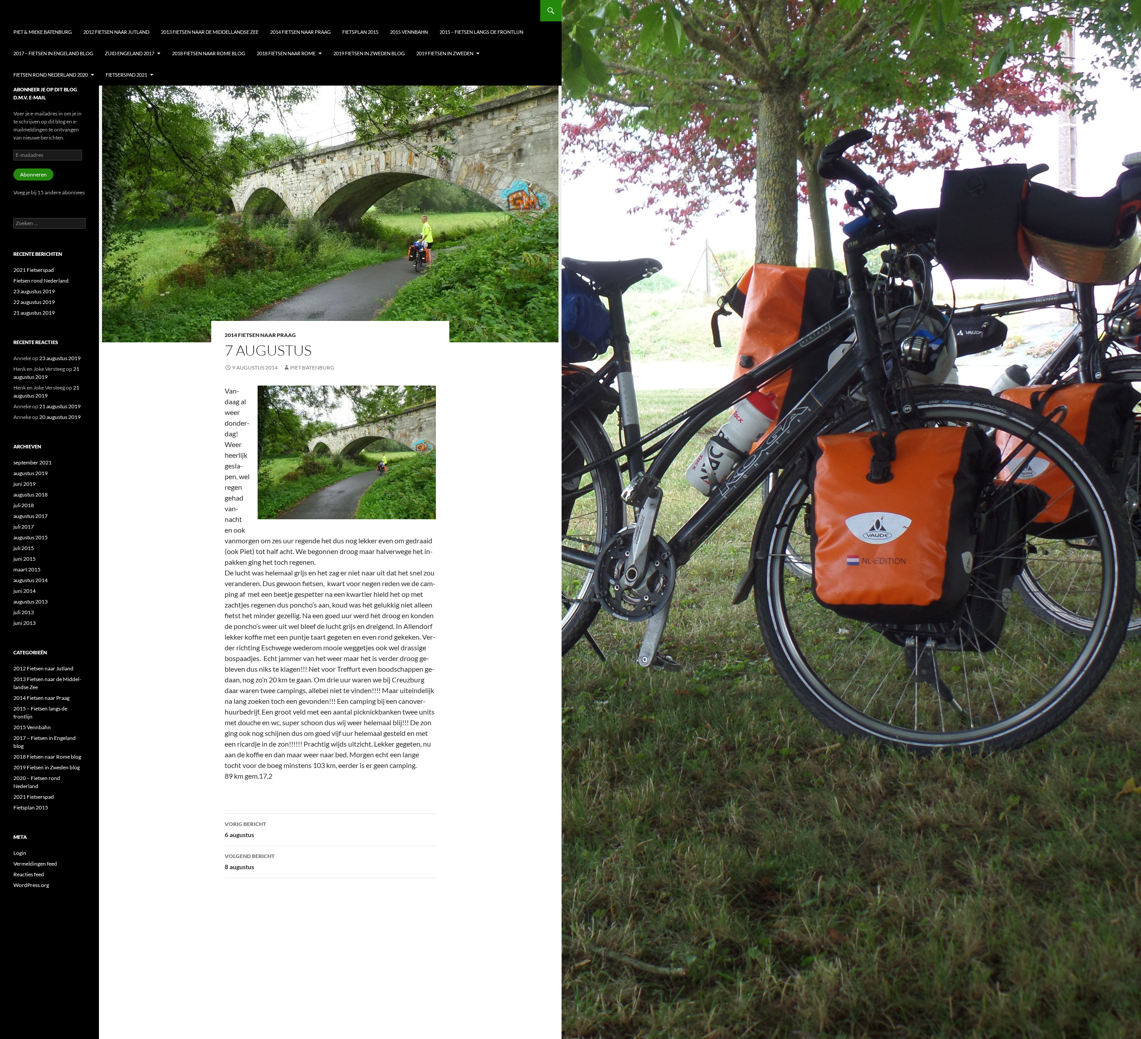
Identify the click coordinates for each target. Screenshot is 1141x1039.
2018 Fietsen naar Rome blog (208, 53)
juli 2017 (23, 526)
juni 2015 (24, 558)
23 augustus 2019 (34, 291)
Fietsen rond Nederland (41, 280)
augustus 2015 (30, 537)
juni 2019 (24, 483)
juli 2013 (23, 612)
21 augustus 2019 (34, 312)
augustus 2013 (30, 601)
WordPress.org (31, 885)
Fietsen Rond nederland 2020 (50, 75)
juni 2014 (24, 590)
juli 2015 (23, 548)
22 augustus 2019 (34, 302)
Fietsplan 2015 (360, 32)
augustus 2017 (30, 516)
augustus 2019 (30, 473)
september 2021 (32, 462)
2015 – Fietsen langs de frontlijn (481, 32)
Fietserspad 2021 (126, 75)
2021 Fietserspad (33, 270)
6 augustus (245, 829)
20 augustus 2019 (60, 417)
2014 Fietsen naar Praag (300, 32)
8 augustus (250, 862)
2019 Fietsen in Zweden (444, 53)
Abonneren (33, 174)
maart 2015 (27, 569)
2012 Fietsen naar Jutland (116, 32)
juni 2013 (24, 623)
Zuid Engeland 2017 (129, 53)
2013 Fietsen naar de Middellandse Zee (210, 32)
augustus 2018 (30, 494)
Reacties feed (28, 874)
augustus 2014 (30, 580)
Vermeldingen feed (35, 863)
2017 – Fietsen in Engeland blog (53, 53)
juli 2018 (23, 505)
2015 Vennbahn (409, 32)
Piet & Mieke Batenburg (42, 32)
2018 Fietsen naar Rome (286, 53)
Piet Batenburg (312, 367)
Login (19, 853)
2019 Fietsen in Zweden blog (369, 53)
